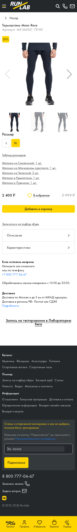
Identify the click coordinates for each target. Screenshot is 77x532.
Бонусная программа (33, 399)
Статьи (59, 380)
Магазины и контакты (39, 386)
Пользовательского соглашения (35, 439)
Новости (7, 386)
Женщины (22, 361)
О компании (10, 399)
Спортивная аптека (14, 367)
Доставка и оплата (61, 399)
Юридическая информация (19, 405)
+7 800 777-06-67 (14, 274)
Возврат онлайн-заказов (55, 405)
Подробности (10, 306)
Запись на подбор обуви (18, 380)
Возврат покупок (13, 411)
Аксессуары (39, 361)
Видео (19, 386)
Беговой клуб (44, 380)
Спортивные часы (40, 367)
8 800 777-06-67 (18, 476)
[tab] (38, 235)
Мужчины (8, 361)
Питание (54, 361)
